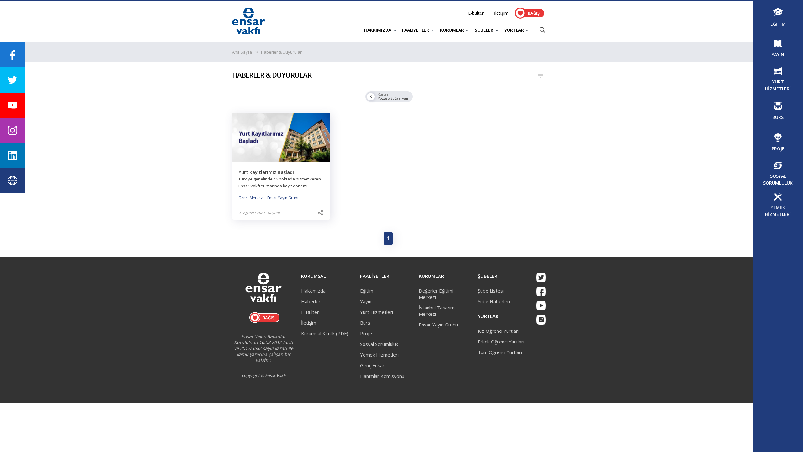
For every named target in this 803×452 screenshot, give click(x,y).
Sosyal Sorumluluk (379, 344)
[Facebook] (541, 291)
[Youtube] (541, 305)
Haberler (311, 301)
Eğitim (366, 291)
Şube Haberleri (494, 301)
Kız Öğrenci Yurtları (498, 331)
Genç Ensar (372, 365)
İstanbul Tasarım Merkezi (437, 310)
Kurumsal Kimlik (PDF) (324, 333)
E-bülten (476, 13)
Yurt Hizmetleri (376, 312)
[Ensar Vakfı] (248, 32)
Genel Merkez (250, 198)
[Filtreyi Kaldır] (371, 96)
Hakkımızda (313, 291)
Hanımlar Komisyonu (382, 376)
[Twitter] (541, 277)
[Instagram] (541, 320)
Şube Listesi (491, 291)
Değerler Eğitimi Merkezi (436, 294)
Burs (365, 323)
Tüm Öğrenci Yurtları (500, 352)
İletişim (501, 13)
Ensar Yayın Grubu (283, 198)
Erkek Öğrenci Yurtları (501, 341)
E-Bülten (310, 312)
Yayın (365, 301)
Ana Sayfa (242, 52)
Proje (366, 333)
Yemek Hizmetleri (379, 355)
